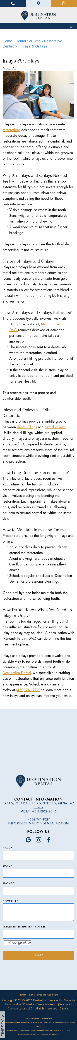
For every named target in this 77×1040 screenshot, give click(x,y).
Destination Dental (17, 672)
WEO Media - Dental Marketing (38, 1004)
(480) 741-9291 (28, 690)
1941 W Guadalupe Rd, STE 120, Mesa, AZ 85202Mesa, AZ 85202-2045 (38, 807)
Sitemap (64, 1008)
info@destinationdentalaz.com (38, 823)
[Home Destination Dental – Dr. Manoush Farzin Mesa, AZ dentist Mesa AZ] (38, 16)
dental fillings (27, 427)
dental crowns (55, 427)
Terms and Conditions (46, 994)
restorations (11, 130)
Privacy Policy (26, 994)
